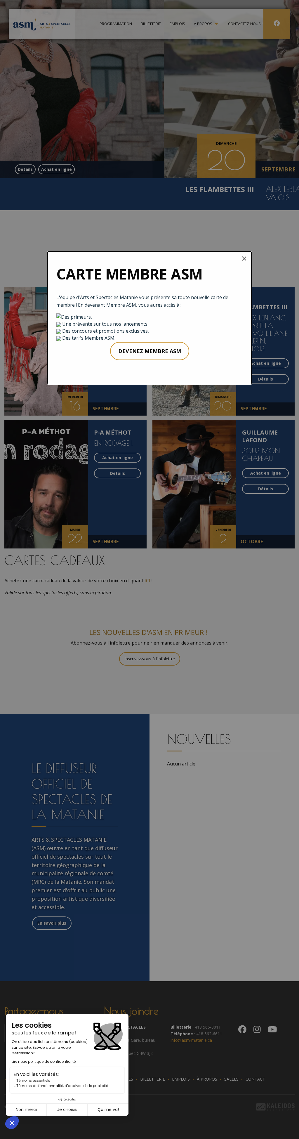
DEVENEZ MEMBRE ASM (149, 351)
